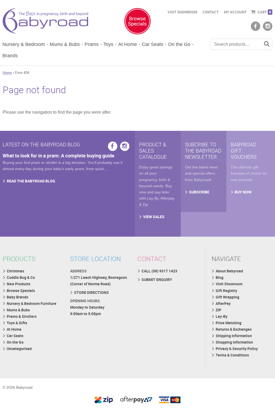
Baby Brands (17, 297)
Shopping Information (234, 342)
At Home (127, 44)
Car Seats (152, 44)
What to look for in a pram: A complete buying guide (58, 155)
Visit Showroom (182, 12)
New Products (18, 283)
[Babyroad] (45, 22)
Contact (210, 12)
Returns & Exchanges (234, 329)
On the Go (179, 44)
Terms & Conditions (232, 355)
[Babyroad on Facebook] (255, 26)
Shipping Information (234, 335)
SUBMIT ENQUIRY (157, 279)
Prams (92, 44)
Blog (219, 277)
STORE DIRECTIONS (91, 292)
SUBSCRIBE (199, 191)
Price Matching (228, 322)
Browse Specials (21, 290)
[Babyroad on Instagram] (267, 26)
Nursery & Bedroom (23, 44)
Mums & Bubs (65, 44)
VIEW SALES (153, 216)
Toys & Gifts (17, 322)
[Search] (266, 44)
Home (7, 73)
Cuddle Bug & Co (21, 277)
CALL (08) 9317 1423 (159, 270)
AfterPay (223, 303)
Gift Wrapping (227, 297)
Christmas (15, 270)
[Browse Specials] (137, 22)
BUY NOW (243, 191)
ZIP (218, 309)
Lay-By (221, 316)
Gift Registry (226, 290)
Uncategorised (19, 348)
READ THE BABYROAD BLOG (31, 180)
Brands (10, 55)
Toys (108, 44)
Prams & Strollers (22, 316)
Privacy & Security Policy (237, 348)
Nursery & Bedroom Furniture (31, 303)
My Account (235, 12)
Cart (264, 12)
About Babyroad (229, 270)
